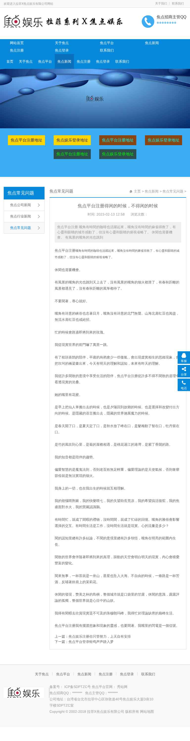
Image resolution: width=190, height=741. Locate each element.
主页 (137, 191)
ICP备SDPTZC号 (78, 687)
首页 (9, 61)
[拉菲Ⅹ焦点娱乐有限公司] (64, 21)
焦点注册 (17, 50)
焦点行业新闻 (20, 216)
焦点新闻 (152, 43)
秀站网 (121, 687)
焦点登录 (62, 50)
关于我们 (161, 3)
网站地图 (147, 712)
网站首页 (17, 43)
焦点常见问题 (20, 193)
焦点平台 (107, 43)
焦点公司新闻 (20, 205)
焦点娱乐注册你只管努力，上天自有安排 (100, 636)
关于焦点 (62, 43)
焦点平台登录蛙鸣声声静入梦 (91, 642)
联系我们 (107, 50)
